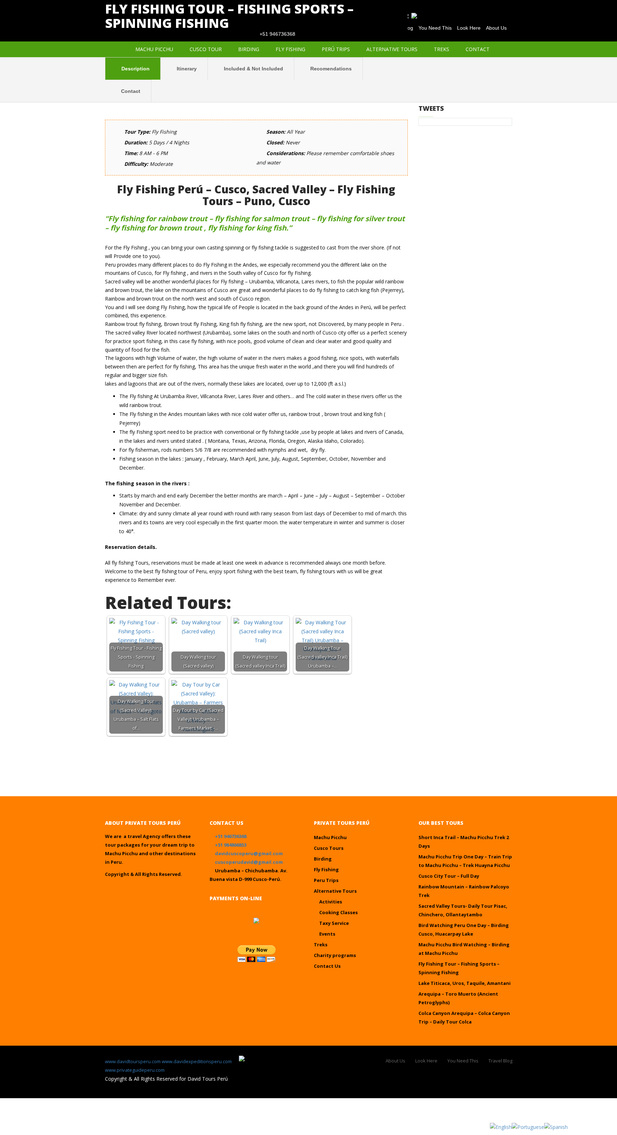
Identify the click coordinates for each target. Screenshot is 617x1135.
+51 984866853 (230, 845)
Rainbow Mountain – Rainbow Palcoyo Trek (463, 890)
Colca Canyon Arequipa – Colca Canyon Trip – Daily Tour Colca (464, 1017)
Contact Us (327, 966)
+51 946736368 (230, 836)
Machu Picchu (154, 49)
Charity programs (335, 955)
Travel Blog (500, 1060)
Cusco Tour (206, 49)
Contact (478, 49)
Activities (330, 901)
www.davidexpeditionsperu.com (197, 1061)
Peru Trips (326, 880)
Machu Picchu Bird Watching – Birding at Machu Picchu (464, 948)
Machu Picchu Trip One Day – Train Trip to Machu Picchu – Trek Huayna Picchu (465, 860)
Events (327, 934)
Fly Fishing (290, 49)
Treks (441, 49)
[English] (501, 1126)
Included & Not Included (252, 68)
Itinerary (186, 68)
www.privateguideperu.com (135, 1070)
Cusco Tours (328, 848)
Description (135, 68)
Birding (248, 49)
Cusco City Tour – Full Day (448, 876)
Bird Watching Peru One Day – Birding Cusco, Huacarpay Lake (463, 929)
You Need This (462, 1060)
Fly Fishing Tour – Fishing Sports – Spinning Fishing (459, 968)
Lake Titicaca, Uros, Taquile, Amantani (464, 983)
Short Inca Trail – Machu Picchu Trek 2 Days (463, 841)
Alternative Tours (391, 49)
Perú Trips (336, 49)
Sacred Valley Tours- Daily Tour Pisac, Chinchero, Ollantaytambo (462, 910)
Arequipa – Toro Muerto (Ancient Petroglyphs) (458, 998)
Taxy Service (334, 923)
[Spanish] (556, 1126)
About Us (395, 1060)
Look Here (426, 1060)
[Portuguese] (528, 1126)
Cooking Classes (338, 912)
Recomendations (330, 68)
